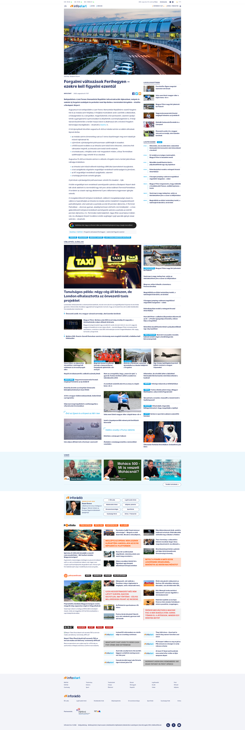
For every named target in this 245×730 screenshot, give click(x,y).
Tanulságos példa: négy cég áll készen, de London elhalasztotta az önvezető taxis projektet (98, 296)
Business (81, 627)
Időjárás (176, 687)
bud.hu (103, 125)
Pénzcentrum (85, 525)
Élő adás (112, 500)
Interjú (110, 685)
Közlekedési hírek (99, 701)
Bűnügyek (133, 685)
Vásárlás (97, 575)
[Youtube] (179, 725)
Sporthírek (150, 701)
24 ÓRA (160, 142)
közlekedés (83, 237)
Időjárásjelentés (116, 701)
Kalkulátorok (120, 575)
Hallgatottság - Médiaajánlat (87, 725)
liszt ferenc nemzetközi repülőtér (117, 237)
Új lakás (124, 525)
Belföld (79, 232)
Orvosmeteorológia (134, 701)
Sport (91, 627)
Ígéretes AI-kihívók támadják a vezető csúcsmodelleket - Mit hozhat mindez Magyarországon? (79, 555)
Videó (153, 687)
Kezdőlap (73, 232)
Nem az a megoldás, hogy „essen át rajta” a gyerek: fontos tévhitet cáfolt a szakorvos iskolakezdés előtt (120, 376)
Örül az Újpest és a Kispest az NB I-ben (83, 414)
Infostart (68, 93)
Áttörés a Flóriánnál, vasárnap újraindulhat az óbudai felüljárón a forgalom (136, 365)
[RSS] (168, 725)
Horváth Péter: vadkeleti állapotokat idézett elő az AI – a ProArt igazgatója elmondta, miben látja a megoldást (162, 319)
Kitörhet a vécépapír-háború (115, 436)
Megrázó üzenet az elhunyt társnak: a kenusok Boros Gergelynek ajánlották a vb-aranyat (104, 366)
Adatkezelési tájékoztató (114, 725)
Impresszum (102, 725)
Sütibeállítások (156, 725)
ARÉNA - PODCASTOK (172, 6)
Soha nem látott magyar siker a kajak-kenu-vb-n (122, 414)
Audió (153, 685)
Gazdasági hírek (165, 701)
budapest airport (96, 237)
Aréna (179, 701)
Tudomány (89, 682)
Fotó (175, 682)
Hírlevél (176, 685)
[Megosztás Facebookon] (133, 93)
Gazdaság (67, 687)
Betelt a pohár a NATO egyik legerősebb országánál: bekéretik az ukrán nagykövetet (161, 562)
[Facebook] (174, 725)
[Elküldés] (139, 93)
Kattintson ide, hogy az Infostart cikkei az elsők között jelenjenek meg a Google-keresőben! (104, 225)
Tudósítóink (111, 682)
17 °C (179, 2)
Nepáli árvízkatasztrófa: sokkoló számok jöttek (82, 374)
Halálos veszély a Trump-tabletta (120, 430)
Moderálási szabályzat (130, 725)
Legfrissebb (155, 682)
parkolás (73, 237)
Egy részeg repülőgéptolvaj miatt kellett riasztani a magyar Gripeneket (166, 365)
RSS (149, 725)
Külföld (66, 685)
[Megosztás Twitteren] (136, 93)
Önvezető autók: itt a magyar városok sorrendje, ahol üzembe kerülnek (93, 314)
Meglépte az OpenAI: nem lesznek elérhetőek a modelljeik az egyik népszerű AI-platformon (122, 543)
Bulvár (132, 682)
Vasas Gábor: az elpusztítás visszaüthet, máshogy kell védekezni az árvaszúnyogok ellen (74, 366)
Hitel (88, 575)
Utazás (108, 575)
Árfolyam (99, 525)
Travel (100, 627)
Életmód (110, 687)
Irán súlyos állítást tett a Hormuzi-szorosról (81, 442)
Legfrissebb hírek (81, 701)
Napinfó (132, 687)
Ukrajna (99, 6)
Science (109, 627)
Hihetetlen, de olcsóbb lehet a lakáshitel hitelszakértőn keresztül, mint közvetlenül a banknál (161, 376)
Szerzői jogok (143, 725)
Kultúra (88, 685)
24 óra (93, 6)
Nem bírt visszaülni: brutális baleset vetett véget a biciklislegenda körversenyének (161, 337)
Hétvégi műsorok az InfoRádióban (164, 384)
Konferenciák (111, 525)
